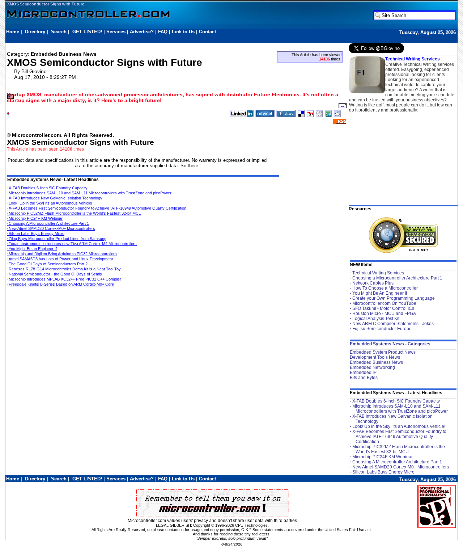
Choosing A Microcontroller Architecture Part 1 (48, 223)
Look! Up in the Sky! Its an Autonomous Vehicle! (49, 203)
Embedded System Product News (383, 352)
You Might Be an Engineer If (32, 249)
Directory (35, 31)
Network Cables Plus (373, 283)
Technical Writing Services (412, 59)
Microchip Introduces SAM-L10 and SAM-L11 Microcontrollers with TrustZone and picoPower (89, 193)
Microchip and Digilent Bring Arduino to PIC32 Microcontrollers (62, 254)
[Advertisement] (137, 38)
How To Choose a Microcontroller (385, 288)
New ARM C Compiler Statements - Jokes (393, 323)
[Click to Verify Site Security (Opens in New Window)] (403, 235)
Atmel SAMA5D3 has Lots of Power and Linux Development (60, 259)
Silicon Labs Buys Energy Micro (35, 233)
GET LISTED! (87, 31)
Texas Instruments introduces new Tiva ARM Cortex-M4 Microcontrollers (72, 243)
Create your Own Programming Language (393, 298)
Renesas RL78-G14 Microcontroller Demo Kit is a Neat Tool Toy (64, 269)
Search (59, 31)
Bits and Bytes (364, 377)
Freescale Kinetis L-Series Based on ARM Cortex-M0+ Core (60, 284)
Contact (207, 31)
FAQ (162, 31)
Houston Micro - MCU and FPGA (384, 313)
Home (12, 31)
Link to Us (183, 31)
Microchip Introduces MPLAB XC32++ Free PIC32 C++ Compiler (64, 279)
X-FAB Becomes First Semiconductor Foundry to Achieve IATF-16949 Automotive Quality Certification (96, 208)
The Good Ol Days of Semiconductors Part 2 (47, 264)
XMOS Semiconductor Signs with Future (45, 4)
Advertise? (142, 31)
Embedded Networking (372, 367)
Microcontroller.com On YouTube (384, 303)
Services (116, 31)
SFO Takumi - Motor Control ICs (383, 308)
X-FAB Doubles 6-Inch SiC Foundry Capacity (47, 188)
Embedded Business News (376, 362)
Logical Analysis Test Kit (375, 318)
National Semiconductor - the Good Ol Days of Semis (54, 274)
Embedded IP (363, 372)
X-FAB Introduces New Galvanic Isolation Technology (54, 198)
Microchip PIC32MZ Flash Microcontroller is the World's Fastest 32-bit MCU (74, 213)
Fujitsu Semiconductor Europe (382, 328)
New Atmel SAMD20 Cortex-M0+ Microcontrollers (51, 228)
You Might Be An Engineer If (379, 293)
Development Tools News (375, 357)
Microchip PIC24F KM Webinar (35, 218)
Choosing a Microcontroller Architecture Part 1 (397, 278)
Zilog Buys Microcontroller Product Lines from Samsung (56, 238)
